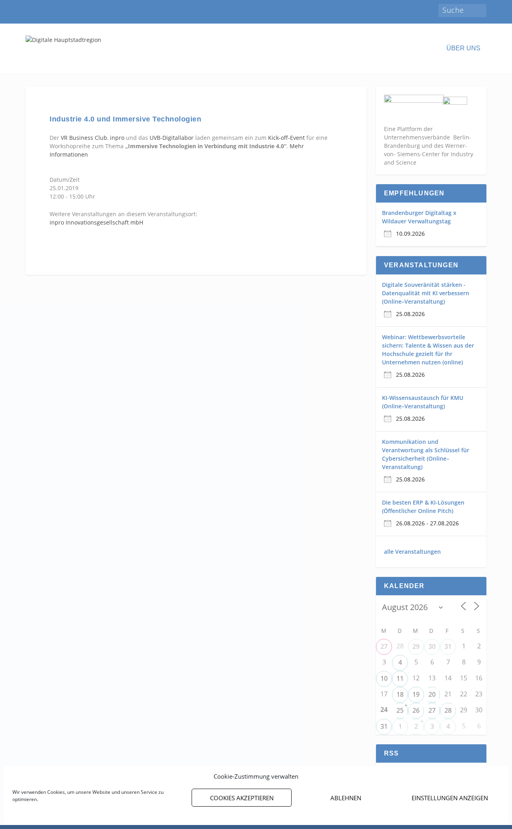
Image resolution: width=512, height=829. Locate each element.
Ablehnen (345, 798)
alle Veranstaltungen (412, 551)
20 (432, 694)
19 (416, 694)
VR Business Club (84, 137)
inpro (116, 137)
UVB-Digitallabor (172, 137)
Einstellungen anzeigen (450, 798)
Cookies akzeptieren (242, 798)
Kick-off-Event (286, 137)
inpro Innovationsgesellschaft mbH (96, 222)
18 (400, 694)
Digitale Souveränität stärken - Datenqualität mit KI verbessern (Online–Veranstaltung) (425, 293)
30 (432, 646)
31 (448, 646)
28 (448, 710)
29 (416, 646)
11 (400, 678)
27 (384, 646)
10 (384, 678)
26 (416, 710)
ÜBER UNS (463, 48)
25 (400, 710)
